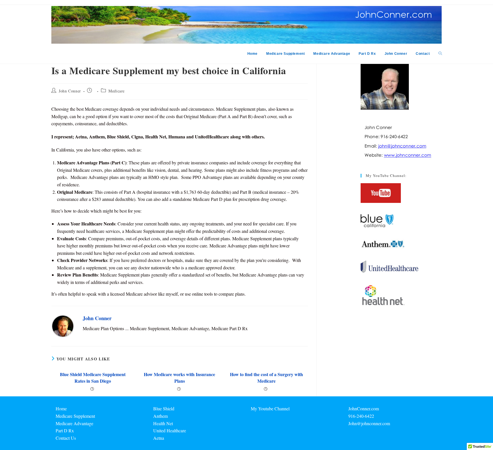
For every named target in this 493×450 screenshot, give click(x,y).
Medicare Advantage (74, 423)
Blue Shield (163, 408)
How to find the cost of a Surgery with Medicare (266, 377)
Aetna (158, 438)
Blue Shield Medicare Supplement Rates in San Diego (93, 377)
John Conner (70, 91)
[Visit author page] (62, 325)
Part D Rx (65, 430)
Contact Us (66, 438)
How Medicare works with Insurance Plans (179, 377)
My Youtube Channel (270, 408)
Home (61, 408)
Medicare (116, 91)
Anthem (160, 416)
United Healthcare (169, 430)
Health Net (163, 423)
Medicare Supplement (75, 416)
